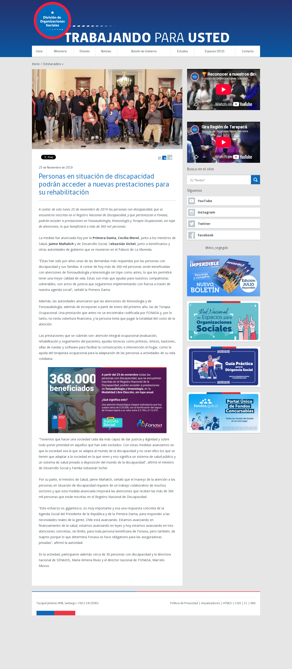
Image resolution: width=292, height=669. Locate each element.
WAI (253, 603)
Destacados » (53, 64)
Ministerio (60, 51)
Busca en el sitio (200, 169)
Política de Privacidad (184, 603)
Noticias (106, 51)
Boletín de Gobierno (144, 51)
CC (246, 603)
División (85, 51)
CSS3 (238, 603)
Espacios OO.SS (214, 51)
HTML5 (227, 603)
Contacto (248, 51)
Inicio (39, 51)
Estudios (182, 51)
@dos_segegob (216, 247)
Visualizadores (210, 603)
